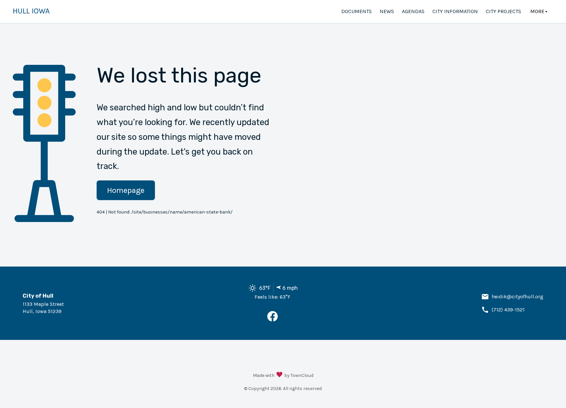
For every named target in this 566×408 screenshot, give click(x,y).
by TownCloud (298, 375)
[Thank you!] (279, 375)
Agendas (413, 11)
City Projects (503, 11)
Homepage (125, 190)
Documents (356, 11)
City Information (455, 11)
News (387, 11)
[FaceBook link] (272, 320)
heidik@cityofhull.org (517, 296)
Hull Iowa (31, 10)
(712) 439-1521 (508, 309)
